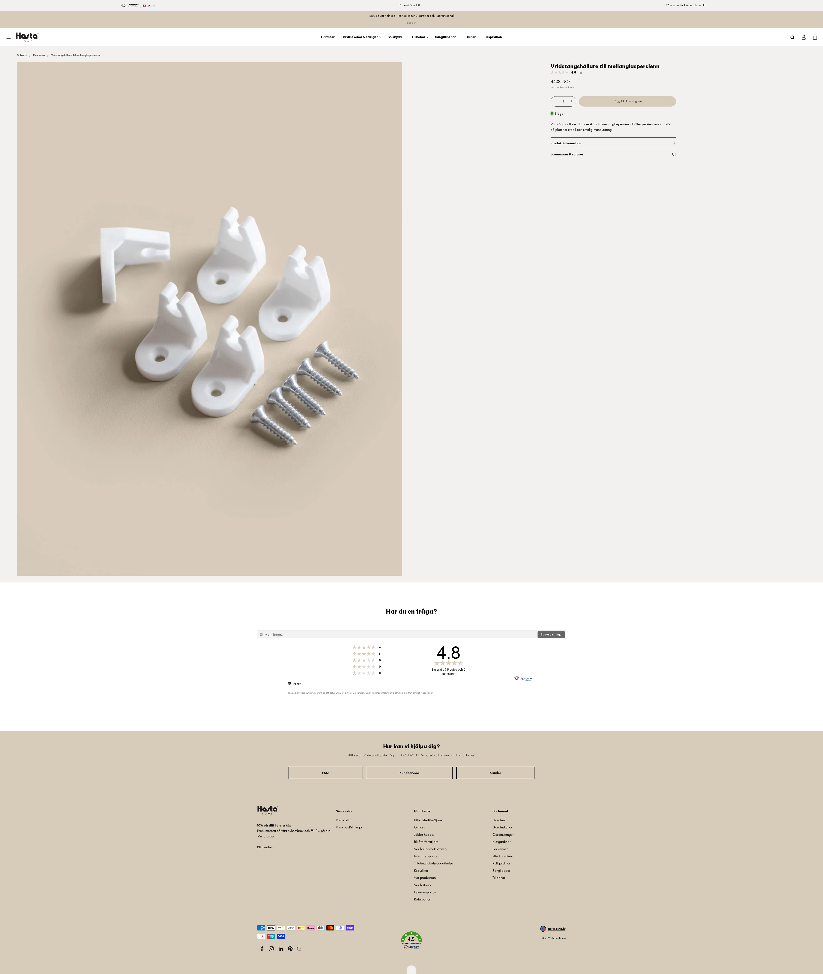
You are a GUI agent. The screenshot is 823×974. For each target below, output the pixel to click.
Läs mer (411, 22)
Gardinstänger (503, 834)
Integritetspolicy (426, 856)
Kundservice (409, 773)
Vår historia (422, 885)
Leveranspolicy (425, 892)
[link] (803, 37)
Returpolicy (422, 899)
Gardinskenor (502, 827)
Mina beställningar (349, 827)
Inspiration (493, 37)
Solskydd (395, 37)
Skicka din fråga (551, 634)
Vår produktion (425, 878)
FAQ (325, 773)
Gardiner (328, 37)
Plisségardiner (503, 856)
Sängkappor (501, 871)
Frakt (553, 87)
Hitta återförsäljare (428, 820)
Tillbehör (418, 37)
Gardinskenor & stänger (359, 37)
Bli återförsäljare (426, 842)
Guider (471, 37)
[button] (137, 5)
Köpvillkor (421, 871)
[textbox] (397, 635)
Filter (296, 684)
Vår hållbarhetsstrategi (431, 849)
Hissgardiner (502, 842)
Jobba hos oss (424, 834)
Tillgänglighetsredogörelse (433, 863)
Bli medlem (265, 847)
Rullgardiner (501, 863)
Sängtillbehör (445, 37)
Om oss (419, 827)
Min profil (343, 820)
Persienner (39, 55)
